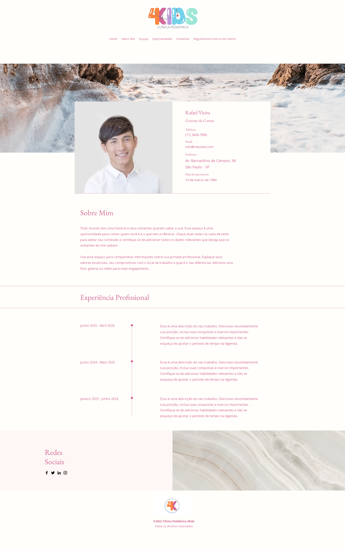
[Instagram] (65, 472)
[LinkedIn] (59, 472)
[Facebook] (46, 472)
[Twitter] (53, 472)
